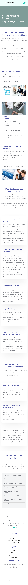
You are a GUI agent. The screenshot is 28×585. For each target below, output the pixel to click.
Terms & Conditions (14, 556)
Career (14, 554)
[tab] (14, 475)
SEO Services (14, 537)
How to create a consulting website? (13, 483)
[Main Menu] (2, 3)
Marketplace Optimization (14, 540)
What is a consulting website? (11, 495)
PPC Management (14, 544)
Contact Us (14, 552)
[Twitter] (14, 527)
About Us (14, 550)
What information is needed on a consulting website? (12, 487)
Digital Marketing (14, 538)
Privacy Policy (14, 557)
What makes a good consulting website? (12, 479)
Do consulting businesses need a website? (12, 492)
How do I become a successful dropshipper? (11, 504)
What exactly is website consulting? (13, 475)
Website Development (14, 542)
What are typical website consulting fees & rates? (13, 500)
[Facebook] (11, 527)
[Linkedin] (17, 527)
